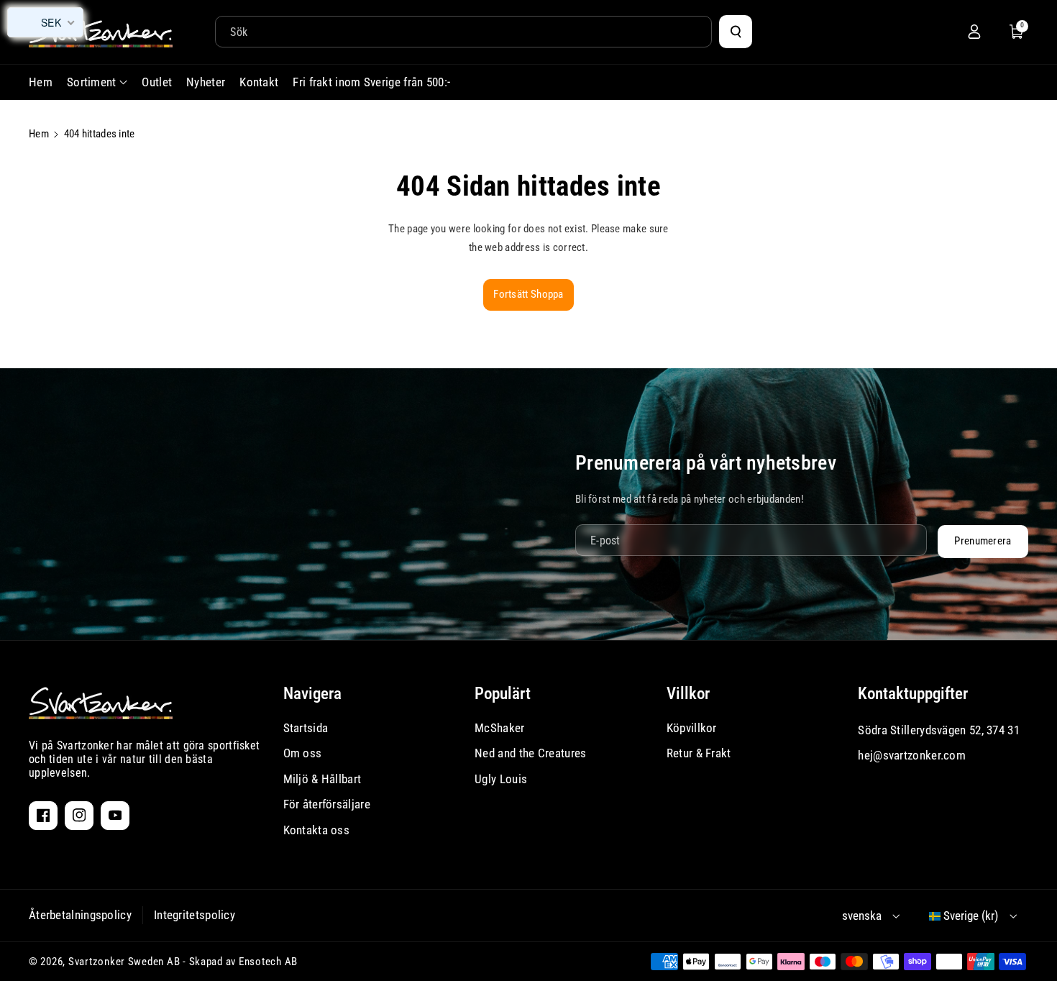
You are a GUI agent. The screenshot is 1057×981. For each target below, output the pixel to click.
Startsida (306, 728)
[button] (1017, 31)
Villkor (688, 693)
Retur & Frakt (699, 753)
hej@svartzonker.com (912, 755)
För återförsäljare (326, 804)
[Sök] (735, 31)
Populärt (503, 693)
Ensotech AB (268, 961)
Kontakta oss (316, 830)
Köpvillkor (692, 728)
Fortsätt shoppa (528, 294)
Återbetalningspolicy (80, 915)
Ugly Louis (501, 779)
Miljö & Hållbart (322, 779)
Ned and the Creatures (530, 753)
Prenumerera (982, 540)
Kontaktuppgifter (913, 693)
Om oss (302, 753)
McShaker (499, 728)
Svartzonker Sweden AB (124, 961)
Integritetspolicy (194, 915)
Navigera (312, 693)
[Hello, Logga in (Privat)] (974, 31)
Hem (39, 133)
